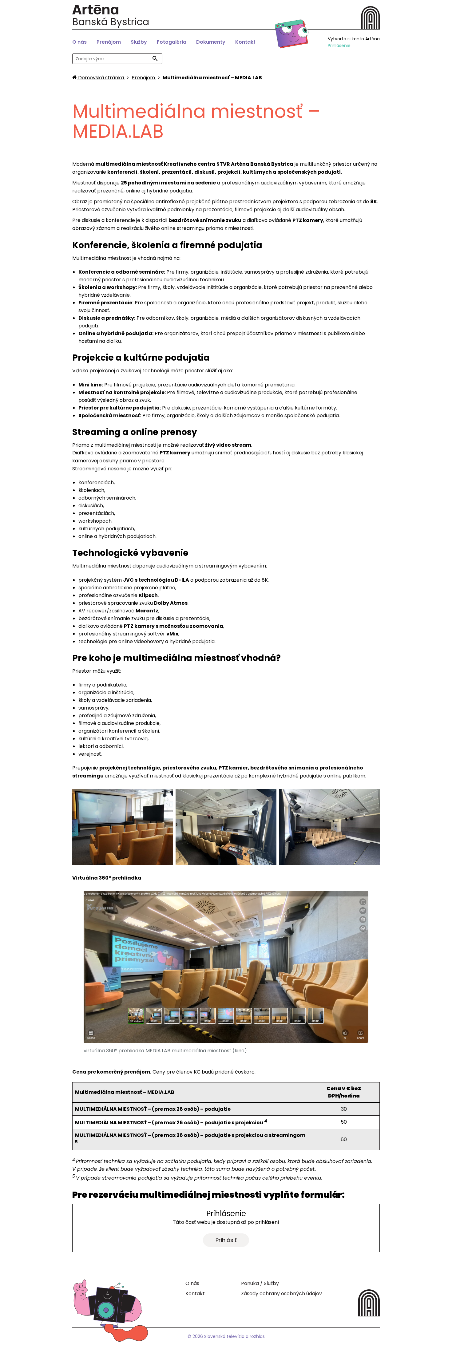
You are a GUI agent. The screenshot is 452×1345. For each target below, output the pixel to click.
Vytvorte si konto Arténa (354, 39)
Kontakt (245, 41)
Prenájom (109, 41)
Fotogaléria (171, 41)
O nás (79, 41)
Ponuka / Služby (260, 1283)
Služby (139, 41)
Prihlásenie (339, 45)
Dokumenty (210, 41)
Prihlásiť (226, 1240)
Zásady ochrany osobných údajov (281, 1293)
